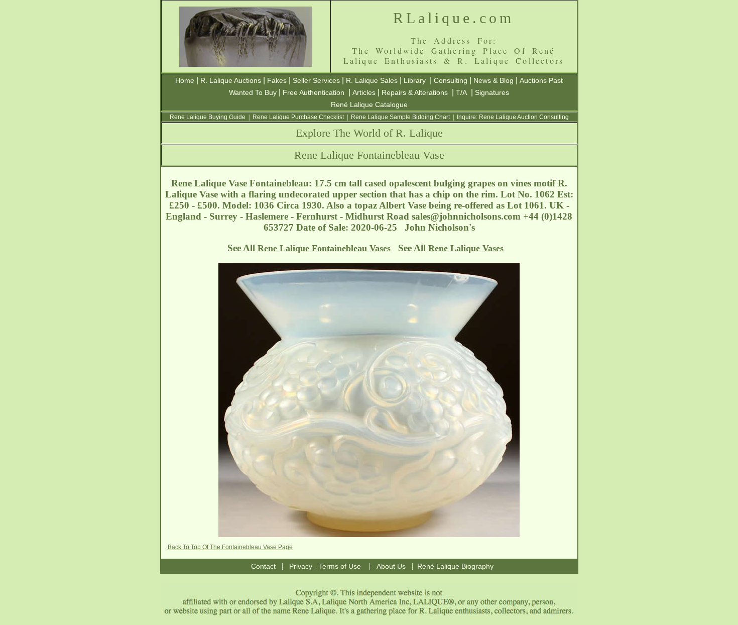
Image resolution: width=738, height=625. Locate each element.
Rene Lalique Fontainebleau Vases (324, 248)
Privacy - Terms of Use (325, 566)
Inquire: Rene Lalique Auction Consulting (513, 117)
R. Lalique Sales (372, 80)
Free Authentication (313, 92)
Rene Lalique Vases (466, 248)
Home (184, 80)
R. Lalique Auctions (230, 80)
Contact (263, 566)
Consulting (450, 80)
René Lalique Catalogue (369, 104)
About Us (391, 566)
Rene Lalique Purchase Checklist (298, 117)
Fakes (277, 80)
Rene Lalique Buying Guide (207, 117)
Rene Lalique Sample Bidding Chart (400, 117)
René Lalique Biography (455, 566)
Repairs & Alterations (415, 92)
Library (415, 80)
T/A (461, 92)
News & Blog (493, 80)
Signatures (492, 92)
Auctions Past (541, 80)
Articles (364, 92)
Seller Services (316, 80)
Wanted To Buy (253, 92)
